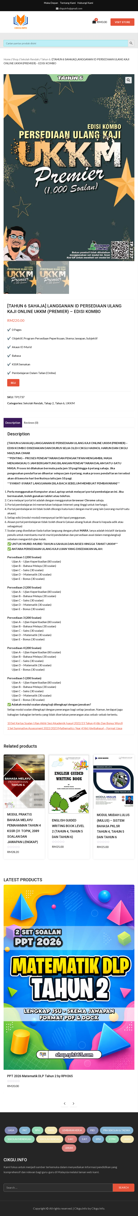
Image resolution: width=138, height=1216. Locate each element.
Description (12, 422)
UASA (11, 1130)
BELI (13, 382)
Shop (16, 59)
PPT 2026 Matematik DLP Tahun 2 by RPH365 (40, 1076)
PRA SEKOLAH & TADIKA (116, 1130)
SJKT (84, 1139)
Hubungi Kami (85, 2)
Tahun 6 (45, 59)
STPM (112, 1139)
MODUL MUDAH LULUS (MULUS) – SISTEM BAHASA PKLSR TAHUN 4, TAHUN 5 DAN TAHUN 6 (113, 826)
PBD (92, 1130)
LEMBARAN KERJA (72, 1130)
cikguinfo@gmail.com (70, 8)
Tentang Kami (68, 2)
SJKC (70, 1139)
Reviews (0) (31, 422)
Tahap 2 (49, 403)
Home (7, 59)
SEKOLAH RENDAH (50, 1139)
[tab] (13, 422)
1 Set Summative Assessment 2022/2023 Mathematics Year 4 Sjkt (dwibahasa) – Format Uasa (64, 728)
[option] (69, 989)
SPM (98, 1139)
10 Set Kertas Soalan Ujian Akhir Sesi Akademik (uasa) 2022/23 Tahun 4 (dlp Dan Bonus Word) (65, 723)
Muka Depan (51, 2)
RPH (37, 1130)
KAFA (51, 1130)
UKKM (70, 403)
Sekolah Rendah (29, 59)
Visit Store (122, 22)
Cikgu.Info (80, 1208)
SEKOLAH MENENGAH (19, 1139)
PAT (25, 1130)
